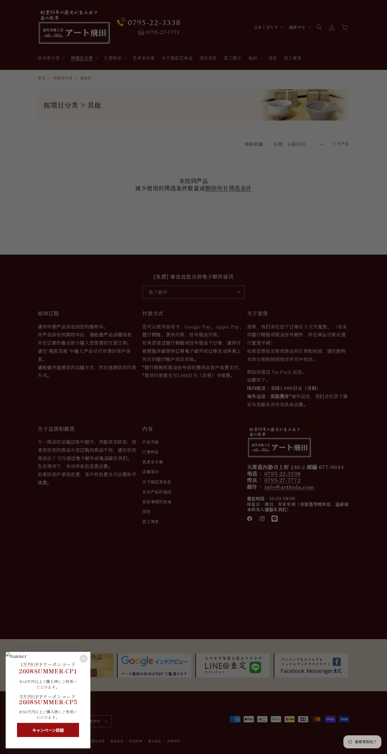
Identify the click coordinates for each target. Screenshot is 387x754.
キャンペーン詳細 (48, 730)
